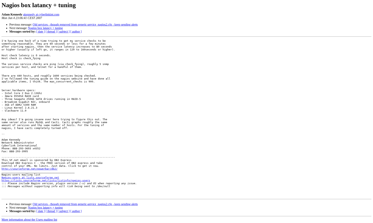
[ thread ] (51, 31)
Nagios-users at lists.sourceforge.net (30, 177)
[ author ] (76, 31)
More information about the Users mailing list (29, 219)
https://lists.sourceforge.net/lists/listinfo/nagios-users (46, 180)
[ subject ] (64, 31)
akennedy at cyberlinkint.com (41, 14)
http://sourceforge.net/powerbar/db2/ (30, 168)
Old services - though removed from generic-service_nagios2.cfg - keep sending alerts (85, 24)
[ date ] (40, 31)
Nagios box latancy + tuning (45, 28)
